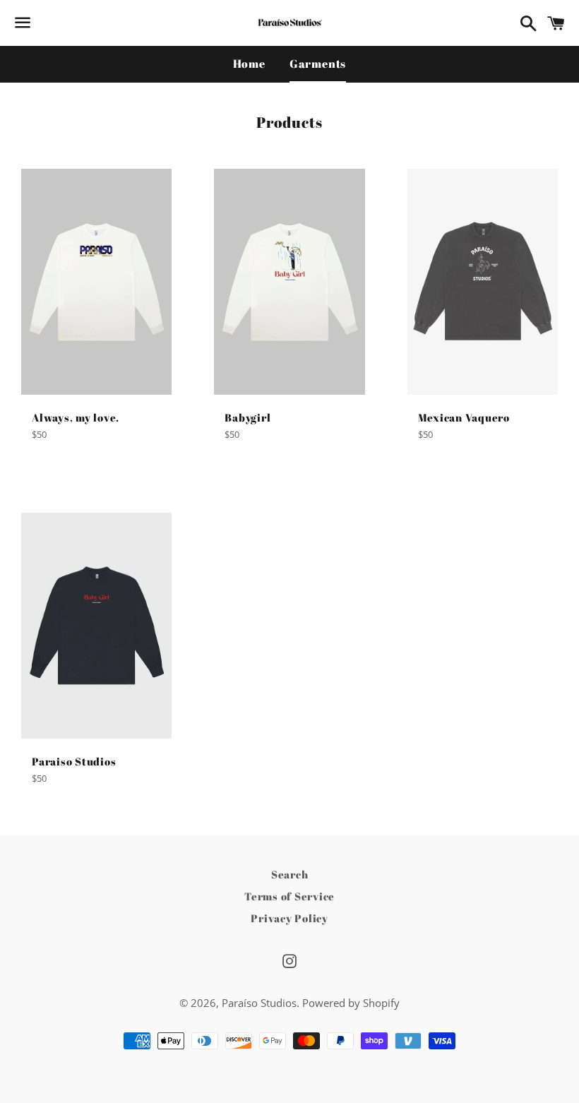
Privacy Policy (289, 918)
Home (249, 63)
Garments (318, 63)
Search (290, 874)
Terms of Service (289, 896)
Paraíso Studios (259, 1003)
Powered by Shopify (351, 1003)
